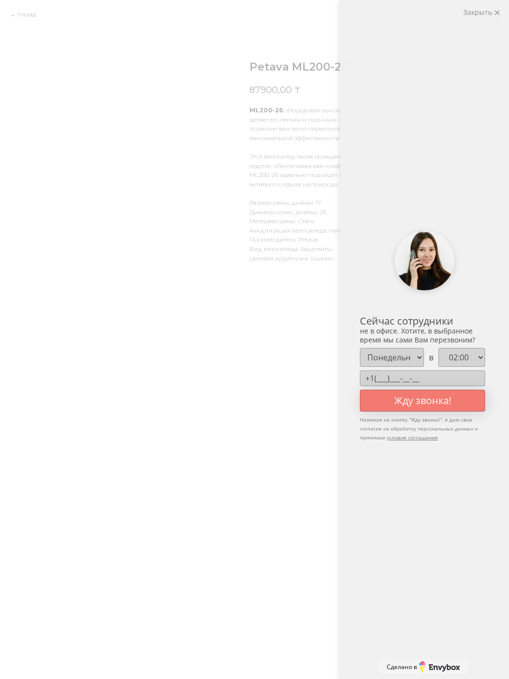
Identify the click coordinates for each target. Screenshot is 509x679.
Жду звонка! (422, 400)
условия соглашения (412, 437)
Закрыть (478, 12)
